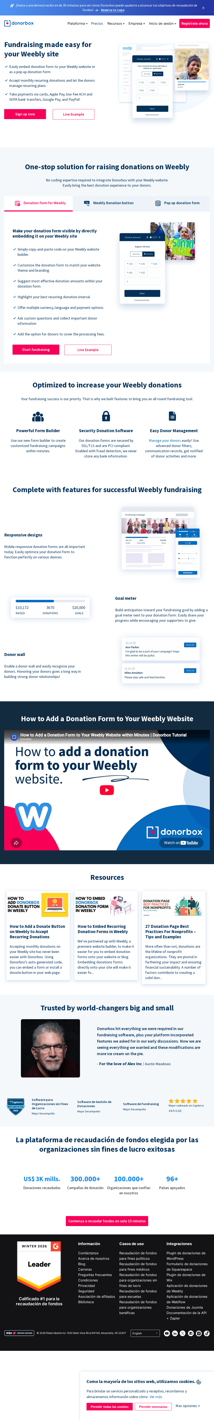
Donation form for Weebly (45, 203)
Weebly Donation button (113, 203)
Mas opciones (186, 1405)
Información (89, 1244)
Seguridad (86, 1291)
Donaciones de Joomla (185, 1307)
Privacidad (86, 1286)
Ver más (156, 1396)
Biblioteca (86, 1302)
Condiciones (88, 1280)
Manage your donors (165, 440)
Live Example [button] (73, 114)
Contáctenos (88, 1253)
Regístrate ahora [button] (194, 23)
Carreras (85, 1269)
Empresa (135, 23)
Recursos (114, 23)
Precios (97, 23)
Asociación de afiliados (96, 1296)
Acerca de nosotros (93, 1258)
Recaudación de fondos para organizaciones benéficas (138, 1307)
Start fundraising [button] (36, 349)
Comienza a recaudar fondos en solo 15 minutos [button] (107, 1221)
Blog (81, 1264)
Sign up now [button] (25, 114)
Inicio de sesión (161, 23)
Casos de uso (131, 1244)
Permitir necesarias (153, 1407)
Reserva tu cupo (113, 10)
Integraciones (179, 1244)
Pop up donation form (182, 203)
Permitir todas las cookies (110, 1407)
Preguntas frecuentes (95, 1275)
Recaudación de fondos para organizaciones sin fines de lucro (138, 1280)
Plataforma (76, 23)
